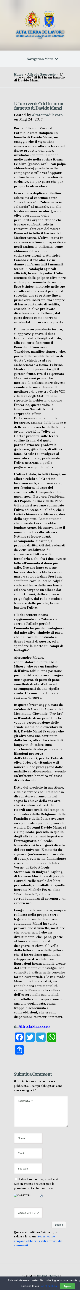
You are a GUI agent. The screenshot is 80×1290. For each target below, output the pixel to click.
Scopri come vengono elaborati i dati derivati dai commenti (38, 1241)
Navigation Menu (40, 59)
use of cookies (48, 1285)
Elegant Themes (48, 1276)
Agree (67, 1286)
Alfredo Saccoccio (41, 74)
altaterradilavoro (47, 115)
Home (18, 74)
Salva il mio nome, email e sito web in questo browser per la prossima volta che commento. (37, 1184)
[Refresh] (41, 1196)
